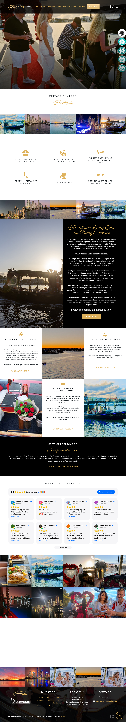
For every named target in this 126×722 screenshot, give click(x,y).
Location (81, 7)
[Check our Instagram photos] (113, 6)
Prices (42, 7)
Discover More (20, 371)
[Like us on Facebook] (110, 6)
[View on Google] (13, 502)
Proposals (51, 7)
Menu (59, 7)
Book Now (93, 7)
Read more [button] (15, 516)
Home (29, 7)
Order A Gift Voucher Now (63, 466)
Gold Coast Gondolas (16, 7)
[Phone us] (117, 7)
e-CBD (62, 716)
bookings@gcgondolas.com (106, 701)
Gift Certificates (69, 7)
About (35, 7)
